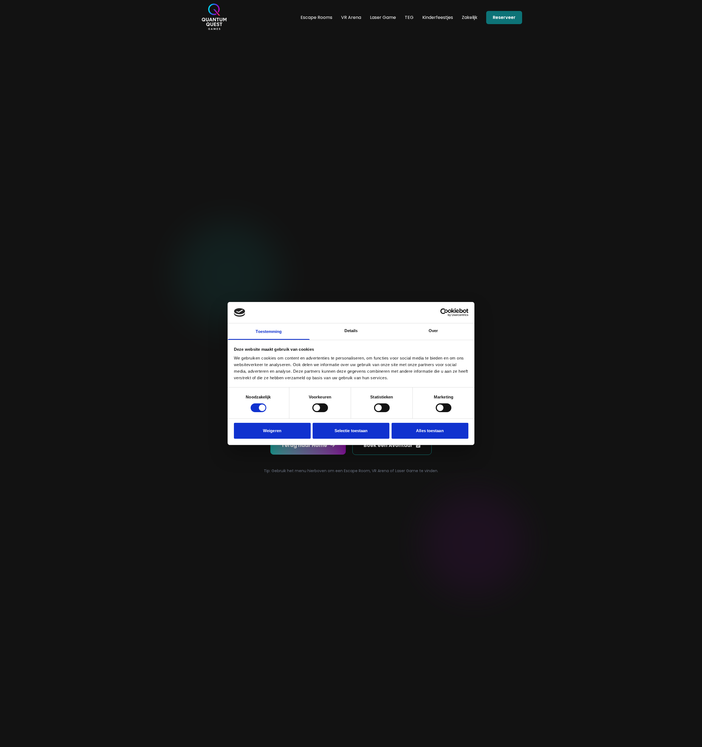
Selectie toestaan (351, 430)
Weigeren (272, 430)
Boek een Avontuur (388, 445)
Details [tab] (351, 330)
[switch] (320, 407)
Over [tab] (433, 330)
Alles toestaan (429, 430)
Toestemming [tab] (269, 331)
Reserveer (504, 17)
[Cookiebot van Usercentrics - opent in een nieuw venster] (444, 312)
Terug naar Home (304, 445)
